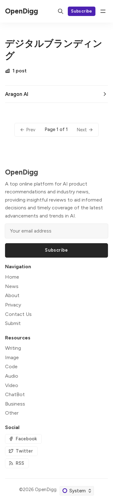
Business (15, 404)
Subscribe (81, 10)
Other (12, 413)
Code (11, 366)
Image (12, 357)
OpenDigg (45, 489)
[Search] (61, 11)
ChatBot (15, 394)
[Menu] (103, 11)
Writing (13, 348)
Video (11, 385)
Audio (11, 376)
